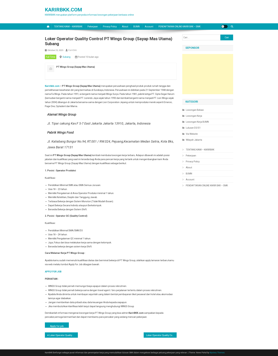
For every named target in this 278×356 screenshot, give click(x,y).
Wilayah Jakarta (194, 140)
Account (149, 26)
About (125, 26)
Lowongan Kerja (194, 116)
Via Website (192, 134)
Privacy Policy (110, 26)
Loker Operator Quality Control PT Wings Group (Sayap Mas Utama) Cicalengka (63, 335)
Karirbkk (72, 50)
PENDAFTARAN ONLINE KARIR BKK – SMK (179, 26)
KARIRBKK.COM (63, 10)
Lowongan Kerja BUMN (197, 122)
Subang (66, 57)
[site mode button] (224, 26)
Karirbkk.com (52, 86)
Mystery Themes (217, 352)
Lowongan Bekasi (195, 110)
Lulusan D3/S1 (193, 127)
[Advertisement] (207, 74)
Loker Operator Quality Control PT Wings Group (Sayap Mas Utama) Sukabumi (161, 335)
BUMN (136, 26)
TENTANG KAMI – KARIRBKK (68, 26)
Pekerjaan (93, 26)
